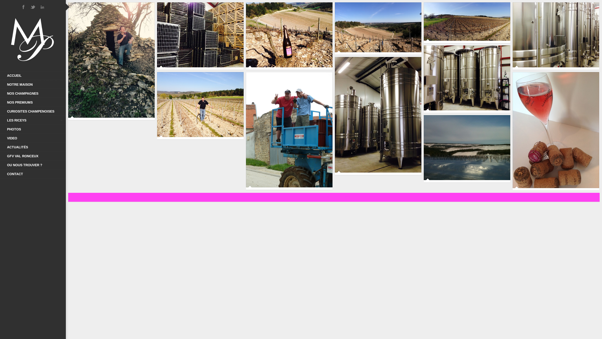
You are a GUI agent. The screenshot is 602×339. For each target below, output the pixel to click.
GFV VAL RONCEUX (22, 156)
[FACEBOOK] (23, 7)
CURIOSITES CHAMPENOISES (30, 111)
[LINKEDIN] (42, 7)
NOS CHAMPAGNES (22, 93)
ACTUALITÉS (17, 147)
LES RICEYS (16, 120)
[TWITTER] (33, 7)
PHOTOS (14, 129)
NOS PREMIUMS (20, 102)
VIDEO (12, 138)
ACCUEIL (14, 75)
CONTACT (15, 174)
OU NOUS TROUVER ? (24, 165)
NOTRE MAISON (20, 84)
